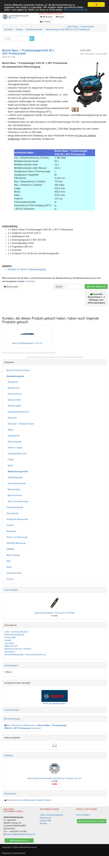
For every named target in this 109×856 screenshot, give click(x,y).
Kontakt (7, 640)
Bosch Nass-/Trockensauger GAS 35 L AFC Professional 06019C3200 (59, 357)
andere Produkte (11, 709)
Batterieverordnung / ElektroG (17, 648)
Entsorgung (9, 651)
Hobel (10, 465)
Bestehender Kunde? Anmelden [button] (92, 821)
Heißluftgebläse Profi (16, 453)
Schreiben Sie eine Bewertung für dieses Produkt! (29, 800)
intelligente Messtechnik (17, 519)
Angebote (8, 755)
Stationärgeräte (14, 441)
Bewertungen (12, 286)
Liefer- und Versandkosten (16, 631)
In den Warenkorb (97, 286)
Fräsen (10, 459)
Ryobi (9, 567)
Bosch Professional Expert (18, 370)
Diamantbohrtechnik (16, 483)
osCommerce (19, 853)
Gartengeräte (13, 513)
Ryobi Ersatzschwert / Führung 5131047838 (54, 612)
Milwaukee (11, 531)
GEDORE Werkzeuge (16, 543)
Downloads (30, 281)
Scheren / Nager (14, 447)
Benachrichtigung (12, 718)
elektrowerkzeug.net (27, 847)
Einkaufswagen (11, 665)
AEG (9, 561)
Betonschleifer (13, 489)
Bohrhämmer (13, 387)
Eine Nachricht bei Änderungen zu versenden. (35, 726)
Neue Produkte (11, 589)
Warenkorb (47, 16)
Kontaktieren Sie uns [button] (20, 840)
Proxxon (10, 578)
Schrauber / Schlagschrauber (20, 423)
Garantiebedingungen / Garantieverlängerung (24, 654)
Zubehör (10, 525)
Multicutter (12, 417)
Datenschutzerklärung (75, 9)
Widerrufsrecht (11, 645)
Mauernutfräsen (14, 495)
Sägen (10, 429)
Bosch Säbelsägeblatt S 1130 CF (27, 343)
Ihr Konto (46, 21)
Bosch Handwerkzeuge (17, 501)
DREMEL (11, 549)
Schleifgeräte (13, 435)
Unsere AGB (10, 637)
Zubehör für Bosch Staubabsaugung (27, 269)
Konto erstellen (83, 814)
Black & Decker (13, 555)
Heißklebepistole (15, 477)
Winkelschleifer (14, 405)
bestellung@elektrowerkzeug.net (20, 834)
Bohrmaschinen (14, 393)
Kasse (61, 16)
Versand (103, 54)
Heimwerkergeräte (15, 507)
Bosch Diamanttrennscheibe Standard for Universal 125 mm (54, 778)
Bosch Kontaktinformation (54, 703)
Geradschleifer (14, 399)
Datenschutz (45, 817)
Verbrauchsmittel (14, 572)
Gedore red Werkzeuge (17, 537)
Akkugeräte (12, 381)
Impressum (9, 643)
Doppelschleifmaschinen (18, 411)
